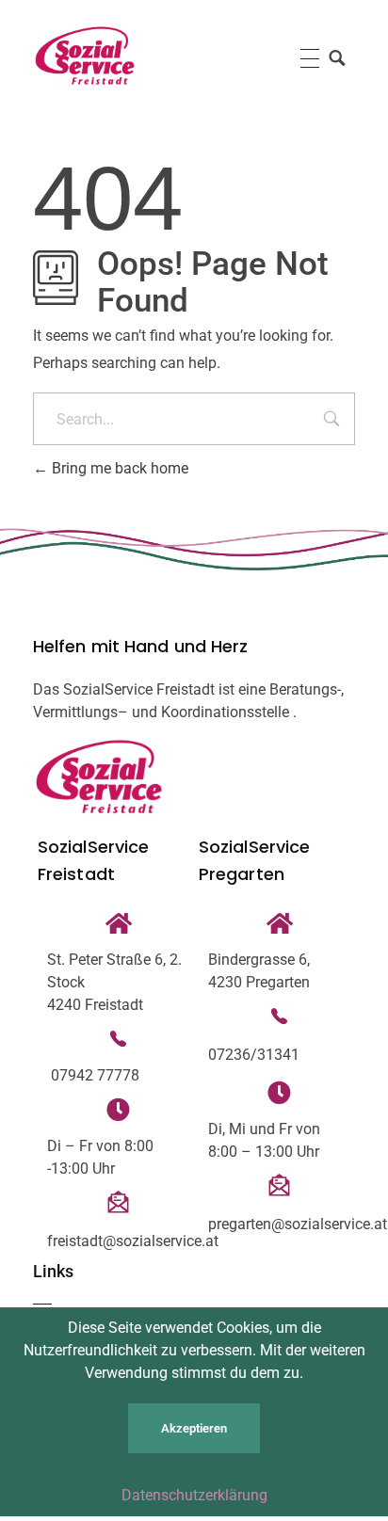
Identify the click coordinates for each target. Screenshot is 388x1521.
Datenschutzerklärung (194, 1495)
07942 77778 (93, 1075)
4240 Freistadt (95, 1005)
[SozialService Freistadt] (85, 55)
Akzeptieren (194, 1428)
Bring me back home (118, 468)
